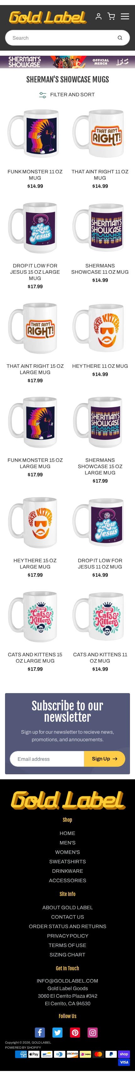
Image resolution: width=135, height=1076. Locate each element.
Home (67, 833)
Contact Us (67, 917)
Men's (68, 842)
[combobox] (58, 38)
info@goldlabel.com (67, 981)
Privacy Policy (67, 936)
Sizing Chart (67, 954)
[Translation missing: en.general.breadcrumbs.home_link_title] (67, 62)
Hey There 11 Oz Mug (100, 366)
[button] (66, 94)
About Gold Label (67, 907)
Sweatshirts (67, 861)
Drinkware (67, 871)
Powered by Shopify (23, 1047)
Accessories (67, 880)
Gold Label (41, 1042)
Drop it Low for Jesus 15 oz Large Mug (35, 272)
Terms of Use (67, 945)
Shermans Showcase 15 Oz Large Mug (100, 466)
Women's (67, 852)
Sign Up (101, 758)
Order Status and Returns (67, 926)
